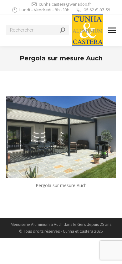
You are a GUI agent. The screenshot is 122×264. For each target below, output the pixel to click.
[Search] (62, 30)
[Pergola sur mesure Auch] (61, 137)
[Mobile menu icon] (112, 30)
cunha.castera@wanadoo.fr (65, 4)
